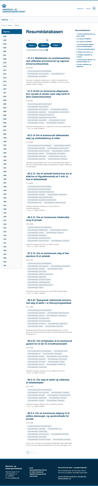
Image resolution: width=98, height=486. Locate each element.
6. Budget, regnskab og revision (84, 56)
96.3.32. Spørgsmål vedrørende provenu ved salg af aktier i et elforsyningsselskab (48, 301)
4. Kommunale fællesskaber (86, 49)
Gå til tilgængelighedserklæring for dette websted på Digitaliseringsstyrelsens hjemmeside (38, 472)
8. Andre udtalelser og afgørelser (84, 65)
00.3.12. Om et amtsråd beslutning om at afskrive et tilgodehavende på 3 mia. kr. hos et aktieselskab (49, 176)
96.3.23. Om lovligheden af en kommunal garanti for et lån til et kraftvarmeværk (49, 342)
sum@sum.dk (14, 478)
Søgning (5, 19)
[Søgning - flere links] (11, 20)
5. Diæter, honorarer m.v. (85, 52)
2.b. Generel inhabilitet (84, 42)
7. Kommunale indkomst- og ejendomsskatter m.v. (86, 61)
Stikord (43, 45)
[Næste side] (36, 452)
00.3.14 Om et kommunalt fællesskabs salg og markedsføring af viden (47, 136)
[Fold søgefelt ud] (94, 8)
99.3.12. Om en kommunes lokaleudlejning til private (48, 218)
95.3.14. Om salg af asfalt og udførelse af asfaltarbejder (47, 381)
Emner (31, 45)
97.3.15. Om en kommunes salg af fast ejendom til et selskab (47, 254)
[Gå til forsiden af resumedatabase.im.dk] (12, 8)
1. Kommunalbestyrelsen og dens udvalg (86, 35)
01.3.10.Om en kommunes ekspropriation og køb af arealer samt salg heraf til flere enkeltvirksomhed (48, 93)
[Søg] (47, 40)
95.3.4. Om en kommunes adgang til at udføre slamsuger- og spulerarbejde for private (47, 416)
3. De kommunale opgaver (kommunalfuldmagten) (85, 45)
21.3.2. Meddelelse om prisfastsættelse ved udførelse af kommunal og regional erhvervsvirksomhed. (48, 61)
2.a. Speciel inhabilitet (84, 39)
